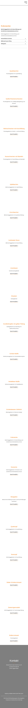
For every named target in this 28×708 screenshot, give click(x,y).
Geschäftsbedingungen (11, 698)
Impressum (8, 700)
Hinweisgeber (21, 698)
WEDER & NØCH (12, 693)
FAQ (4, 698)
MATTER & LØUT (19, 693)
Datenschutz (15, 700)
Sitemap (20, 700)
